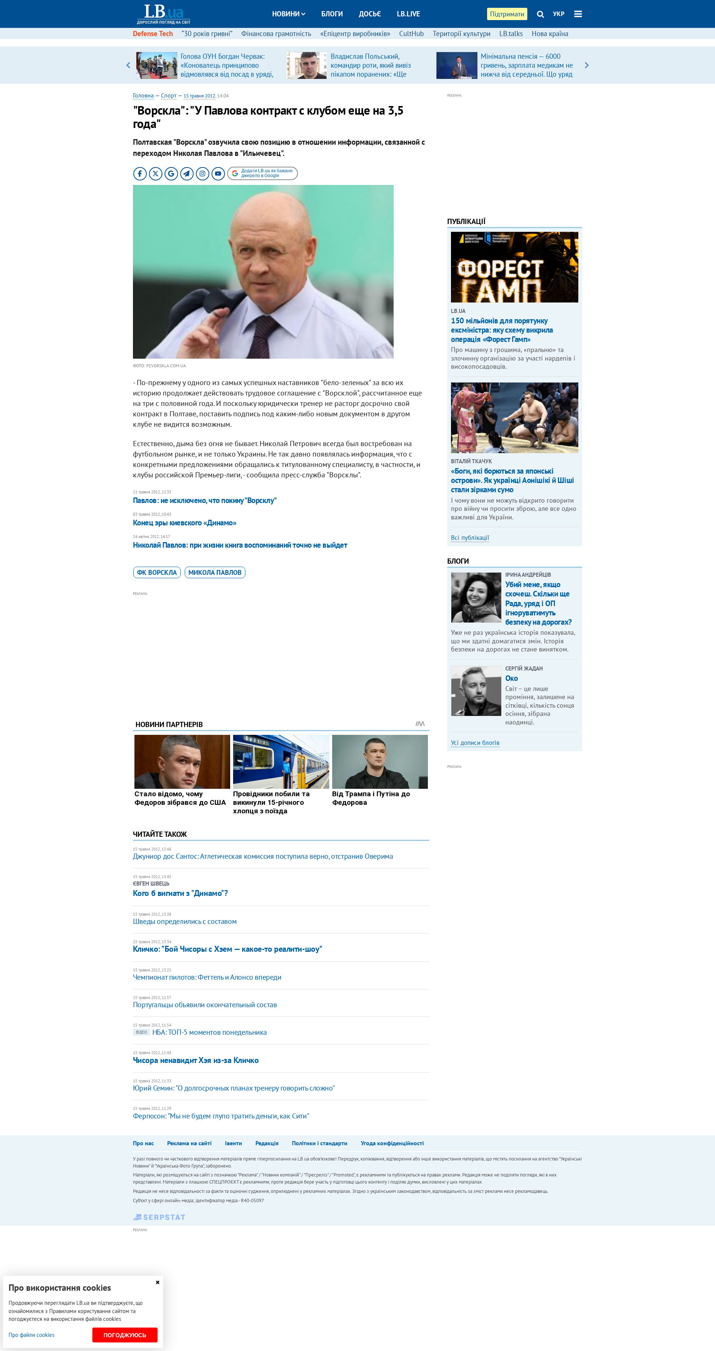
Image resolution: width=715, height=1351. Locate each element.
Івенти (233, 1143)
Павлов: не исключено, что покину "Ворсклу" (205, 500)
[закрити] (157, 1282)
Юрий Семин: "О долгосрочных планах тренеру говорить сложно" (234, 1088)
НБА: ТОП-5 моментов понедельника (201, 1032)
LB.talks (511, 33)
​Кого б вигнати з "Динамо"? (180, 893)
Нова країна (550, 33)
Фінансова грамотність (276, 33)
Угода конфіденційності (392, 1143)
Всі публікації (470, 538)
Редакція (267, 1143)
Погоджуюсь (125, 1335)
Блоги (332, 13)
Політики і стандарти (319, 1143)
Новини (286, 13)
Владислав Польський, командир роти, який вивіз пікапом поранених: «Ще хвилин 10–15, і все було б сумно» (372, 74)
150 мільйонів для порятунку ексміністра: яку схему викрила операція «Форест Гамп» (502, 330)
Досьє (370, 13)
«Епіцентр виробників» (355, 33)
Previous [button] (128, 65)
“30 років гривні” (207, 33)
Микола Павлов (215, 572)
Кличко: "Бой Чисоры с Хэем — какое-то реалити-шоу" (227, 949)
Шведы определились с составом (184, 921)
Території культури (461, 33)
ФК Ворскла (157, 572)
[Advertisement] (281, 650)
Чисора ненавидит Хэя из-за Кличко (195, 1060)
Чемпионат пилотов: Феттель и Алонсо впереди (207, 977)
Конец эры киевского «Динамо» (184, 523)
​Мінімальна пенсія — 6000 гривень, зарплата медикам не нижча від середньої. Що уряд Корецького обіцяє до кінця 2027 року (527, 74)
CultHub (411, 33)
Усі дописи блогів (475, 743)
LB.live (408, 13)
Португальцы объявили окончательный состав (205, 1004)
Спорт (169, 95)
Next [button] (586, 65)
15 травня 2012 (199, 96)
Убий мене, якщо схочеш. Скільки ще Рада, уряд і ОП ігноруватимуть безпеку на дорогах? (538, 603)
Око (511, 678)
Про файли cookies (31, 1334)
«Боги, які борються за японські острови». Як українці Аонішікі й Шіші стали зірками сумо (512, 480)
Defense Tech (153, 33)
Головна (143, 95)
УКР (559, 14)
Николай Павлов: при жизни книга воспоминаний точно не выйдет (240, 545)
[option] (208, 65)
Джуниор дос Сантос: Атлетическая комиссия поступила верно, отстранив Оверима (263, 856)
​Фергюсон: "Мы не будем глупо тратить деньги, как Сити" (221, 1116)
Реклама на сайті (189, 1143)
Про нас (143, 1143)
